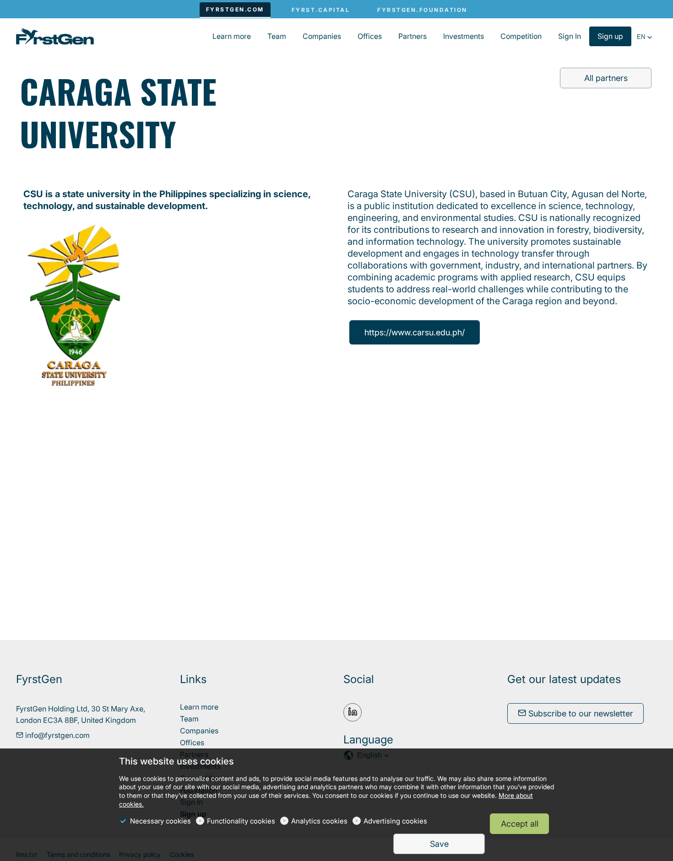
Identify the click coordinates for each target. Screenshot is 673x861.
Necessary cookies (160, 821)
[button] (644, 37)
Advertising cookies (395, 821)
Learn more (199, 706)
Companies (199, 730)
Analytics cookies (319, 821)
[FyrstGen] (55, 35)
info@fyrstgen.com (56, 735)
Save (439, 844)
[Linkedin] (352, 712)
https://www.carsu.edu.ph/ (414, 332)
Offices (192, 742)
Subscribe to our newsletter (579, 713)
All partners (606, 78)
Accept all (519, 824)
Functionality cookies (241, 821)
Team (189, 718)
